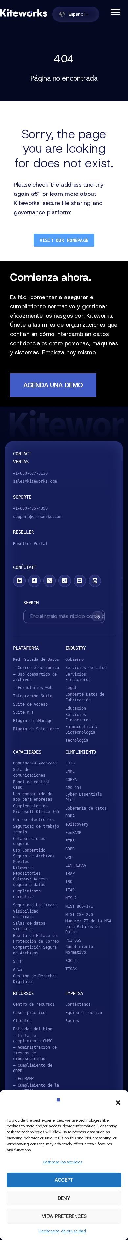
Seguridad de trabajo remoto (36, 829)
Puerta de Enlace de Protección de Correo (36, 938)
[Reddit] (95, 581)
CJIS (70, 763)
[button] (118, 1102)
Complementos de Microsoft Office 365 (36, 809)
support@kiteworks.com (37, 516)
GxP (68, 857)
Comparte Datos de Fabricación (84, 697)
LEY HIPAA (75, 865)
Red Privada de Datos (36, 659)
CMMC (70, 771)
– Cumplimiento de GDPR (32, 1068)
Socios (72, 1021)
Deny (64, 1198)
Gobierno (74, 659)
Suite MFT (23, 712)
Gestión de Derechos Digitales (35, 979)
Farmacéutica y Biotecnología (81, 729)
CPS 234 (73, 788)
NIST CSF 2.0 (79, 914)
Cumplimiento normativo (27, 894)
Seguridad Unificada (35, 905)
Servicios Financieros (78, 677)
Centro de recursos (33, 1004)
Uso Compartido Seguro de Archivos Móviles (33, 856)
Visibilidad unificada (25, 914)
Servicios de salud (86, 667)
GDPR (70, 849)
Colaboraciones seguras (29, 841)
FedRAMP (73, 832)
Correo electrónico (33, 819)
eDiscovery (76, 824)
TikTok (64, 581)
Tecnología (76, 740)
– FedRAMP (23, 1078)
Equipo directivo (83, 1012)
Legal (71, 687)
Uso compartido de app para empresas (32, 797)
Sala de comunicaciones (29, 772)
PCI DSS (73, 940)
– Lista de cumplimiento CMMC (32, 1038)
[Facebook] (34, 581)
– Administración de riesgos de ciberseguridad (35, 1053)
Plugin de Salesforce (36, 729)
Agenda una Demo (53, 385)
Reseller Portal (30, 543)
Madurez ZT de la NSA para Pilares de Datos (88, 927)
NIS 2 (71, 898)
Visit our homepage (64, 240)
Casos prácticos (30, 1012)
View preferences (64, 1216)
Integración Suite (32, 696)
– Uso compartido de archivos (35, 677)
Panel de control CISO (31, 785)
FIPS (70, 841)
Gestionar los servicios (62, 1162)
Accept (64, 1180)
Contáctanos (78, 1004)
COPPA (71, 779)
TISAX (71, 969)
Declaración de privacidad (62, 1231)
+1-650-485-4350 (30, 508)
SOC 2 (71, 960)
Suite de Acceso (30, 704)
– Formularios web (32, 687)
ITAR (70, 890)
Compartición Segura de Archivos (35, 950)
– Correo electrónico (36, 667)
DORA (70, 816)
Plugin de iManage (32, 720)
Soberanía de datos (86, 808)
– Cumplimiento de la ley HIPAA (36, 1088)
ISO (68, 881)
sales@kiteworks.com (35, 481)
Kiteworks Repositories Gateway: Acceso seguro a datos (30, 876)
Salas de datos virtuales (29, 926)
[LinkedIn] (19, 581)
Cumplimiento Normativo (79, 949)
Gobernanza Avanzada (35, 763)
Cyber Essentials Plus (83, 797)
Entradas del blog (32, 1029)
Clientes (22, 1021)
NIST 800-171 (79, 906)
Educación (75, 708)
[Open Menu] (115, 11)
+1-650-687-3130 (30, 473)
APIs (17, 969)
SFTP (17, 961)
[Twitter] (49, 581)
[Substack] (80, 581)
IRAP (70, 873)
